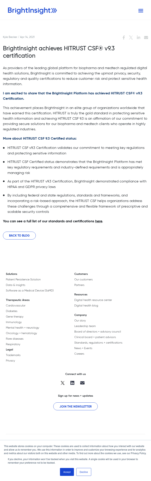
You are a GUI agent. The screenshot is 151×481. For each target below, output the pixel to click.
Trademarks (13, 355)
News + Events (83, 348)
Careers (79, 353)
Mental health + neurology (22, 327)
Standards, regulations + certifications (98, 342)
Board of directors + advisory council (97, 331)
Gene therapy (14, 316)
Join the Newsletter (75, 406)
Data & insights (15, 285)
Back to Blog (19, 235)
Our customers (83, 279)
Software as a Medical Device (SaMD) (30, 290)
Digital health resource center (93, 300)
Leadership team (85, 326)
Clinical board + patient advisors (95, 337)
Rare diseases (14, 338)
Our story (80, 320)
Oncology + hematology (21, 333)
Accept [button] (67, 471)
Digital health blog (86, 305)
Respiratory (13, 344)
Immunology (14, 322)
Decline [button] (84, 471)
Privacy (10, 360)
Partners (79, 285)
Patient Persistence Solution (23, 279)
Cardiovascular (15, 305)
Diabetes (11, 311)
